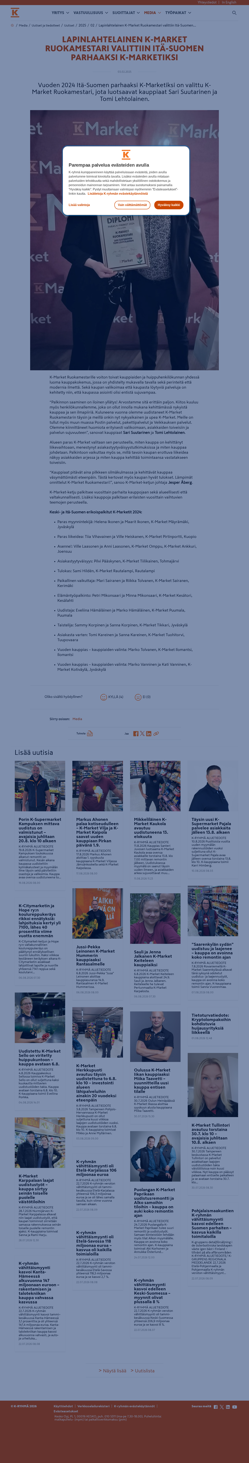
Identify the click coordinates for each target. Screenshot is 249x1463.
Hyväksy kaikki (169, 205)
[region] (126, 180)
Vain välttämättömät (132, 205)
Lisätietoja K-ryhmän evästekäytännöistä (117, 193)
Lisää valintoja (79, 205)
